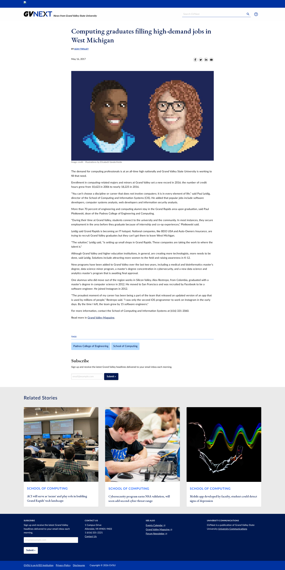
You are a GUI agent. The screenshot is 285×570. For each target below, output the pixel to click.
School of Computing (125, 346)
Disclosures (79, 565)
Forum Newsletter (155, 534)
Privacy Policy (63, 565)
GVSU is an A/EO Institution (38, 565)
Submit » (111, 376)
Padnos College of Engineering (90, 346)
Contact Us (91, 536)
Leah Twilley (81, 49)
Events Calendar (154, 525)
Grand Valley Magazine (101, 317)
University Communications (232, 529)
